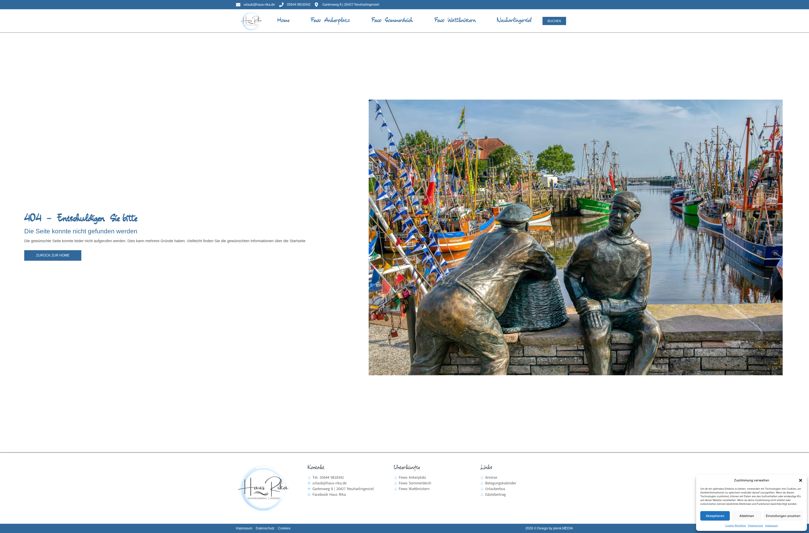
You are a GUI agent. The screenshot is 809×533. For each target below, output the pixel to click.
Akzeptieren (715, 516)
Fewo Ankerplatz (330, 20)
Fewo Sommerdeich (392, 20)
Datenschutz (755, 525)
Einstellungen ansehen (783, 516)
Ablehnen (746, 516)
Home (283, 20)
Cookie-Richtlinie (735, 525)
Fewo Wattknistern (455, 20)
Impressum (771, 525)
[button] (800, 480)
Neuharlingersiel (514, 20)
